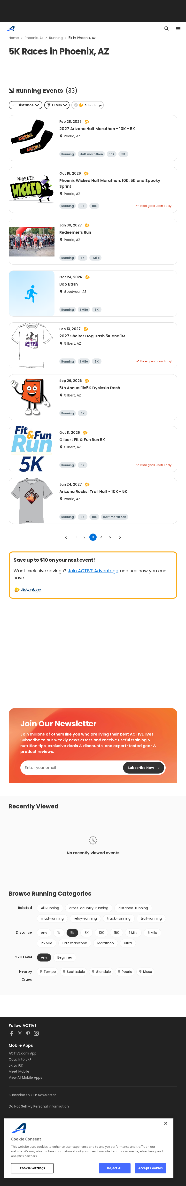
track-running (119, 918)
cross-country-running (88, 908)
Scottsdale (76, 971)
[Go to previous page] (66, 537)
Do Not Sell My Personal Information (39, 1106)
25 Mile (46, 943)
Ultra (128, 943)
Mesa (147, 971)
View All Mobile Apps (25, 1077)
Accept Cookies (150, 1168)
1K (58, 932)
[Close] (165, 1123)
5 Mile (152, 932)
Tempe (50, 971)
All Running (50, 908)
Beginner (64, 957)
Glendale (103, 971)
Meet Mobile (19, 1071)
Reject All (114, 1168)
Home (14, 37)
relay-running (85, 918)
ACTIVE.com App (23, 1053)
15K (116, 932)
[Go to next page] (120, 537)
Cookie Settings (32, 1168)
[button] (57, 105)
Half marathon (74, 943)
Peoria (127, 971)
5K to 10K (16, 1065)
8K (87, 932)
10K (101, 932)
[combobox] (25, 105)
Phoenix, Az (34, 37)
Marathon (105, 943)
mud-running (52, 918)
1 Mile (133, 932)
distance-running (133, 908)
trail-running (151, 918)
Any (44, 932)
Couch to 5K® (20, 1059)
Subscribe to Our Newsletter (32, 1095)
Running (56, 37)
